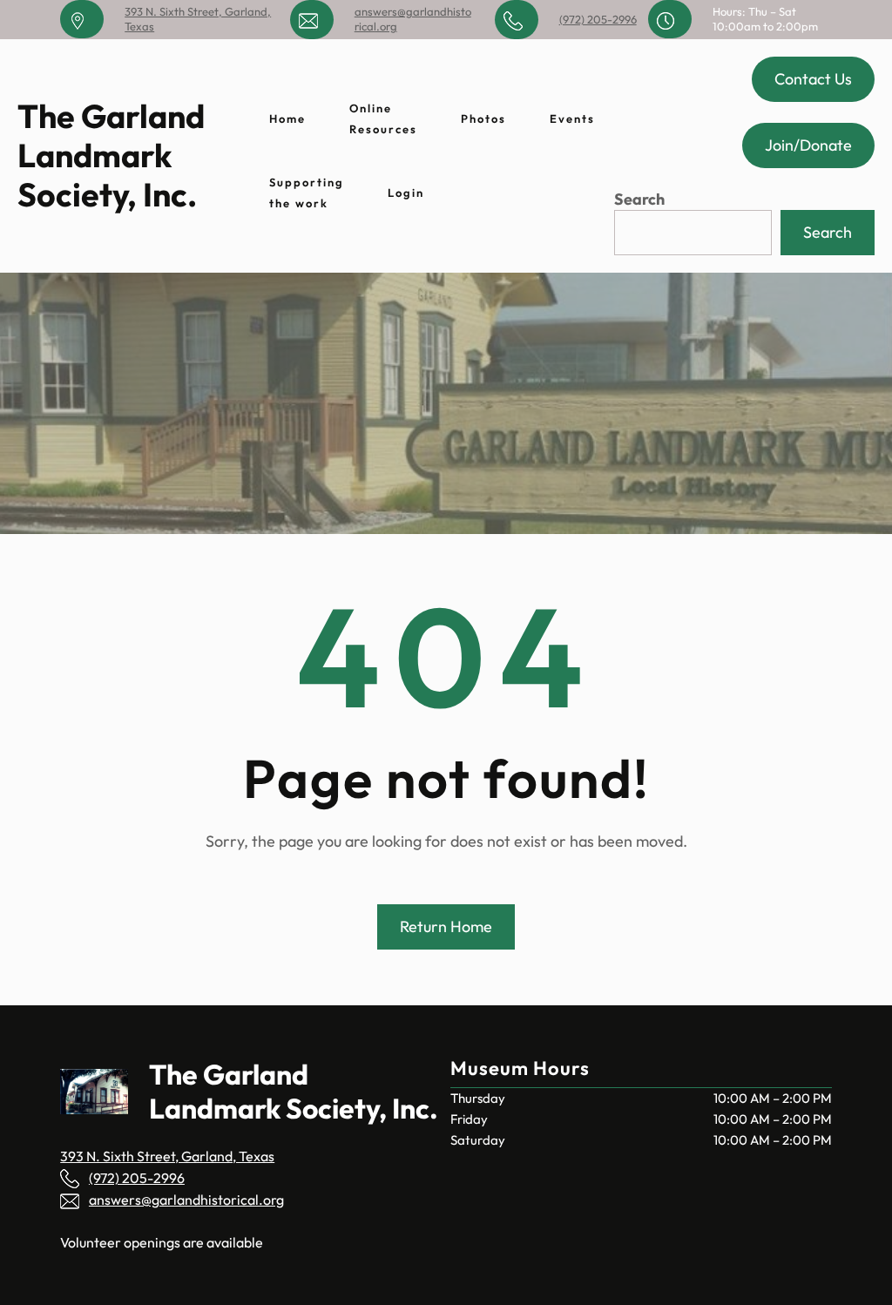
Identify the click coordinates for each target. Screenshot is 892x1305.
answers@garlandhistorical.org (186, 1199)
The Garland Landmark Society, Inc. (111, 155)
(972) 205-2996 (598, 19)
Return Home (446, 926)
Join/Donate (808, 145)
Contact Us (813, 79)
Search (639, 199)
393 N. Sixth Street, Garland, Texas (167, 1156)
